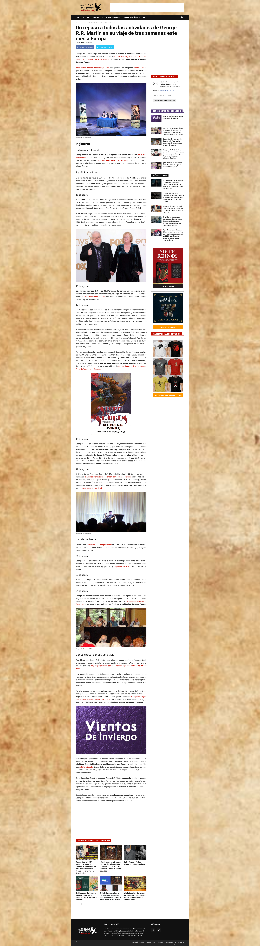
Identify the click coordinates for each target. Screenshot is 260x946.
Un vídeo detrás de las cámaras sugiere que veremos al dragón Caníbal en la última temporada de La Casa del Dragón (173, 197)
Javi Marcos (81, 42)
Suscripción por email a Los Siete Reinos (143, 942)
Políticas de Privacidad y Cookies (166, 942)
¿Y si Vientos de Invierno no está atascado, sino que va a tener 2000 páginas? (173, 165)
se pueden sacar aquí (122, 566)
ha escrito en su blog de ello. (92, 488)
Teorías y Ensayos (113, 17)
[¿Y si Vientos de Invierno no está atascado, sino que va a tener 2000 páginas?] (156, 165)
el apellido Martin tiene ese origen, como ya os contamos (107, 477)
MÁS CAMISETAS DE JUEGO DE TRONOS (168, 395)
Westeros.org (139, 68)
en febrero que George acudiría (99, 545)
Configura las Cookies (178, 945)
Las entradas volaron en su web (112, 160)
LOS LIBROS (97, 17)
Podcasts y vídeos (131, 17)
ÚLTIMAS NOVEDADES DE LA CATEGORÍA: (93, 841)
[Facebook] (153, 930)
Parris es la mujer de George (93, 297)
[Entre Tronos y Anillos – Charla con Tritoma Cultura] (135, 852)
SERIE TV (86, 17)
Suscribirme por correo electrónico (164, 100)
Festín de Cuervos (102, 699)
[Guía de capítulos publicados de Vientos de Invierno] (156, 118)
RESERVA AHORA (168, 286)
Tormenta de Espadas (85, 699)
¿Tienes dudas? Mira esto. (167, 90)
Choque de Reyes (138, 697)
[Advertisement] (147, 7)
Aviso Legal (181, 942)
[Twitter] (159, 930)
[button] (181, 17)
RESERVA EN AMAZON (168, 327)
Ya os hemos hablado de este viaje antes (92, 68)
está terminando (86, 767)
